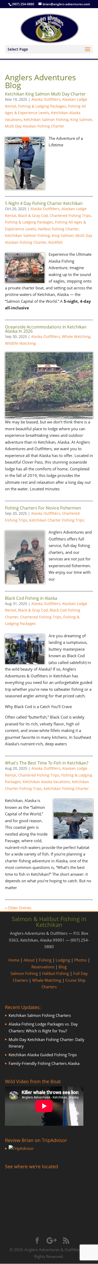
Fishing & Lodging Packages (42, 106)
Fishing (45, 960)
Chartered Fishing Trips (70, 215)
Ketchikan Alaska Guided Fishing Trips (43, 1054)
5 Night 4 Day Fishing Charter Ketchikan (44, 203)
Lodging (63, 960)
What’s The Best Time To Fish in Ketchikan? (46, 763)
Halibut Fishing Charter (58, 228)
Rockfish (55, 242)
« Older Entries (18, 907)
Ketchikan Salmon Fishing (46, 119)
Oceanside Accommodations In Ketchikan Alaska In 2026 (46, 329)
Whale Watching (76, 336)
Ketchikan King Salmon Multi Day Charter (45, 94)
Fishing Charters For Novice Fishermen (43, 508)
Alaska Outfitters (45, 99)
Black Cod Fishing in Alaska (31, 598)
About (29, 960)
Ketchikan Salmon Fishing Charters (40, 1015)
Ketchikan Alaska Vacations (46, 781)
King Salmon (81, 119)
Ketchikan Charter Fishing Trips (56, 520)
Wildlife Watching (20, 343)
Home (13, 960)
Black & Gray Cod (33, 215)
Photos (80, 960)
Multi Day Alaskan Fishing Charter (34, 126)
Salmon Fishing (24, 973)
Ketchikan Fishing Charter (66, 788)
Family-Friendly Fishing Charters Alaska (44, 1063)
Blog (63, 966)
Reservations (42, 966)
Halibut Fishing (55, 973)
